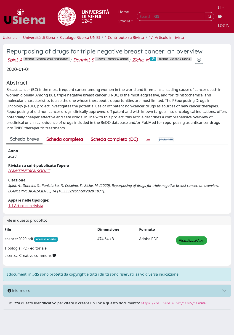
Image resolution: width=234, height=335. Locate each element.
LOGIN (223, 25)
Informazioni (22, 290)
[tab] (148, 139)
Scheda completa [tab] (64, 139)
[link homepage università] (83, 16)
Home (123, 11)
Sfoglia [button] (124, 21)
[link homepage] (26, 16)
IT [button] (219, 7)
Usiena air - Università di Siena (29, 37)
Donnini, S (83, 60)
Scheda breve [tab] (24, 139)
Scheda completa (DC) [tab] (114, 139)
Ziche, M (140, 60)
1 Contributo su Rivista (124, 37)
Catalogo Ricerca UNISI (80, 37)
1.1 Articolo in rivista (166, 37)
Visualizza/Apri (191, 240)
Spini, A (14, 60)
